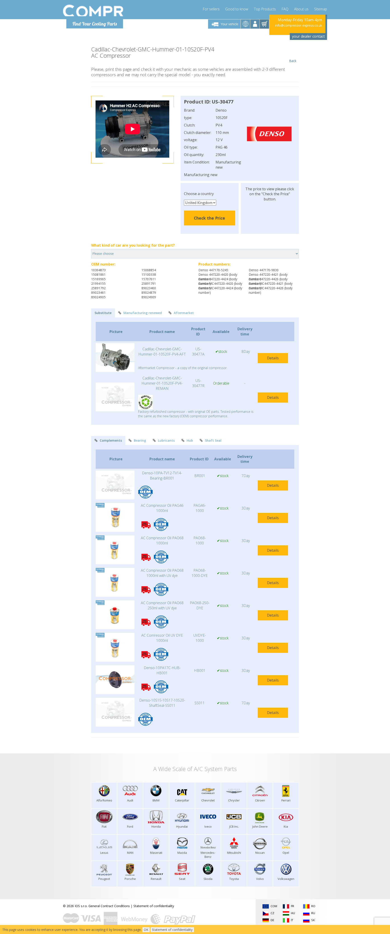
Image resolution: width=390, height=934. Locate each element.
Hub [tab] (190, 440)
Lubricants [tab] (166, 440)
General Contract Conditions (109, 906)
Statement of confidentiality (153, 906)
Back (292, 61)
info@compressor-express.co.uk (298, 25)
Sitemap (320, 9)
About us (301, 9)
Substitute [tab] (103, 313)
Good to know (236, 9)
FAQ (284, 9)
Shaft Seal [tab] (213, 440)
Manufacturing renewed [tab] (142, 313)
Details (273, 358)
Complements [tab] (111, 440)
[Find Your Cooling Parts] (93, 10)
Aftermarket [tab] (184, 313)
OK (146, 929)
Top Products (265, 9)
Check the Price (209, 218)
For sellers (211, 9)
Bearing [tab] (140, 440)
